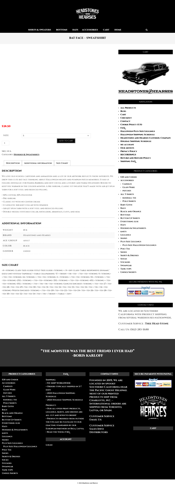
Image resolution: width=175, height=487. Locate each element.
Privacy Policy (128, 151)
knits (123, 231)
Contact (125, 121)
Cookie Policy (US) (131, 124)
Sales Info (96, 429)
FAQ (122, 128)
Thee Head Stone (156, 323)
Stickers (125, 262)
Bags (123, 208)
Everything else (129, 221)
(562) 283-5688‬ (139, 329)
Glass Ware (128, 187)
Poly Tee (125, 248)
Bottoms (125, 214)
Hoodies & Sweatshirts (26, 154)
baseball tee (129, 197)
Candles (127, 184)
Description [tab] (13, 163)
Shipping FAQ (128, 161)
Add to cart (66, 140)
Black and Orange (130, 211)
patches (126, 190)
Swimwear (126, 265)
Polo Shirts (129, 201)
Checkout (126, 117)
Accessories (127, 180)
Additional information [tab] (38, 163)
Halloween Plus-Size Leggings (137, 131)
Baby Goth (126, 204)
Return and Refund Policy (135, 158)
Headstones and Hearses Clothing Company (145, 138)
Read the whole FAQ (58, 432)
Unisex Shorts (128, 272)
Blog (123, 111)
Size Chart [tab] (62, 163)
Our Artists (127, 148)
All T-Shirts (127, 194)
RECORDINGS (128, 154)
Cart (123, 114)
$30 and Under (128, 177)
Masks (123, 238)
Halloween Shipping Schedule (137, 134)
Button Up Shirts (130, 218)
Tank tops (125, 268)
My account (127, 144)
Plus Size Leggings (130, 241)
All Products (128, 107)
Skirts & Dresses (129, 255)
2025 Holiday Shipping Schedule (65, 399)
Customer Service (101, 425)
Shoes (123, 252)
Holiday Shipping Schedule (135, 141)
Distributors (98, 432)
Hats (123, 224)
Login (49, 445)
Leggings (125, 234)
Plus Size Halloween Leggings (139, 245)
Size (6, 135)
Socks (123, 258)
